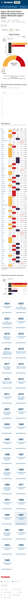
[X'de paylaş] (2, 25)
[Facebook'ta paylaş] (5, 25)
